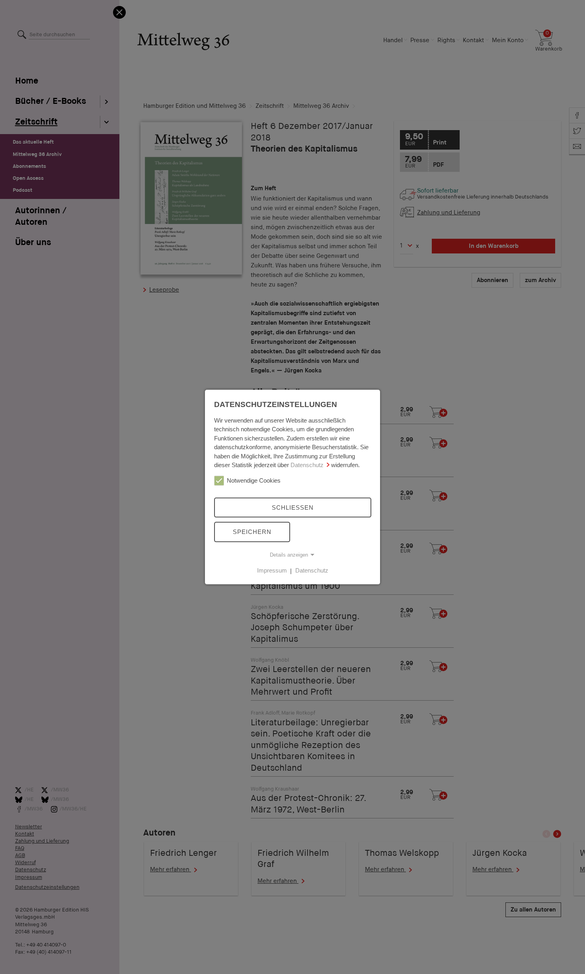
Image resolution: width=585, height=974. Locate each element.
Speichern (252, 531)
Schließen (293, 507)
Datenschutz (307, 465)
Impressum (272, 570)
